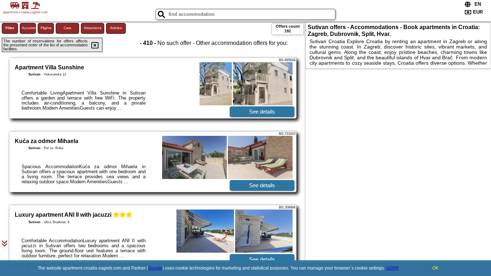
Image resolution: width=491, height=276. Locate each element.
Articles (116, 28)
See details (262, 112)
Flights (46, 28)
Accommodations (29, 28)
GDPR (392, 268)
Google (155, 268)
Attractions (92, 28)
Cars (67, 28)
